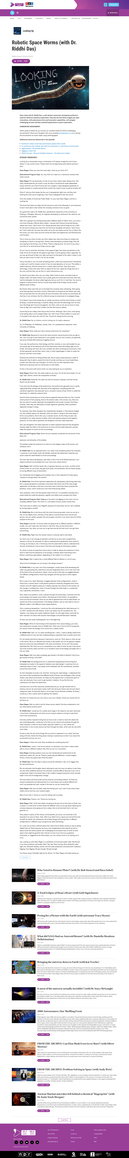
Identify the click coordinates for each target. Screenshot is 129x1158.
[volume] (17, 13)
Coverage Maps (98, 1134)
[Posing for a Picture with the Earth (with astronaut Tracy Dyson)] (24, 920)
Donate (114, 5)
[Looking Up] (17, 31)
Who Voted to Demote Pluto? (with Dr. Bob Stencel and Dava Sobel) (75, 870)
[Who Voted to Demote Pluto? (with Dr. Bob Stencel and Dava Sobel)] (24, 875)
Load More (64, 1120)
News (12, 18)
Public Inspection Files (100, 1130)
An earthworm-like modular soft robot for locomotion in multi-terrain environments (50, 146)
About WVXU (51, 1134)
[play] (12, 13)
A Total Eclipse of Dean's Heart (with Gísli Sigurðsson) (67, 892)
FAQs (95, 1137)
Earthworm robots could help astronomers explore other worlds (43, 143)
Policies (73, 1141)
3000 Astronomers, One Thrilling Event (59, 1011)
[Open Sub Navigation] (15, 18)
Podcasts (39, 18)
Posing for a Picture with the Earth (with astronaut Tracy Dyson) (73, 915)
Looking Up (28, 30)
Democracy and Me (76, 1137)
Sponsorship (87, 18)
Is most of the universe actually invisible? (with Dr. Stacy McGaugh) (75, 988)
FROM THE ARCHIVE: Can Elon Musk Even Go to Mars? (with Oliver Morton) (75, 1045)
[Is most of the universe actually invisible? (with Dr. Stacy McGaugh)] (24, 993)
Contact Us (74, 1134)
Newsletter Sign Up (53, 1141)
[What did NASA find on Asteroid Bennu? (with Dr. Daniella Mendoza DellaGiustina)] (24, 941)
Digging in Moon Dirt (29, 151)
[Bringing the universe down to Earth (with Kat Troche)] (24, 967)
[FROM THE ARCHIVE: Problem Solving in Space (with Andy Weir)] (24, 1074)
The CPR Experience (53, 1130)
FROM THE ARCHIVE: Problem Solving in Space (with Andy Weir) (74, 1069)
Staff (95, 1141)
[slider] (20, 13)
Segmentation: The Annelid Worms (34, 148)
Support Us (75, 18)
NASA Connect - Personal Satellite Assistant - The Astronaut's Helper (46, 153)
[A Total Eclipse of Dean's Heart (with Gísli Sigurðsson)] (24, 898)
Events (72, 1130)
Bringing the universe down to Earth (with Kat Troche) (68, 962)
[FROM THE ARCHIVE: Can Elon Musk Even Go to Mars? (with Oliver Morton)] (24, 1048)
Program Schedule (53, 1137)
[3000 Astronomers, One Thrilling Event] (24, 1016)
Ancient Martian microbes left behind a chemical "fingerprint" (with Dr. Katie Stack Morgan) (76, 1095)
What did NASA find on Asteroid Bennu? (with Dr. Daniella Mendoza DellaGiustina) (75, 938)
